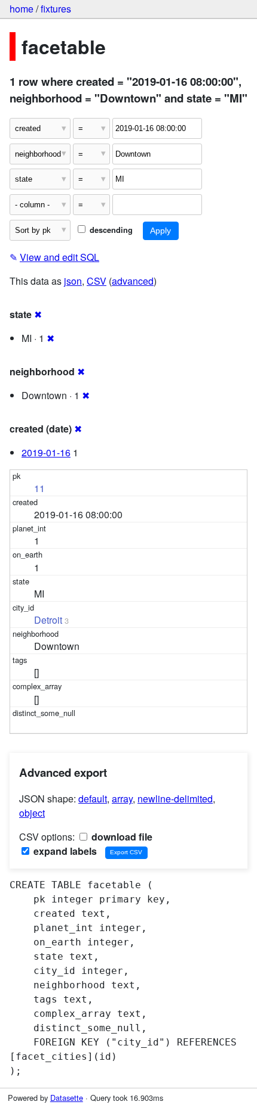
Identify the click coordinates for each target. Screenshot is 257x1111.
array (122, 798)
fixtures (56, 8)
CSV (96, 281)
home (21, 8)
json (73, 281)
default (92, 798)
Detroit (48, 620)
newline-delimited (175, 798)
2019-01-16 (46, 452)
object (32, 813)
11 (39, 488)
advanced (133, 281)
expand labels (64, 851)
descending (110, 230)
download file (120, 837)
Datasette (66, 1097)
